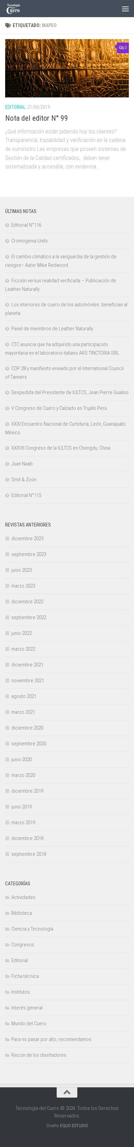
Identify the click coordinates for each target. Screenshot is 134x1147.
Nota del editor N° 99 (36, 118)
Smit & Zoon (23, 479)
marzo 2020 (23, 775)
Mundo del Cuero (28, 1023)
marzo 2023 (23, 586)
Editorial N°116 (26, 225)
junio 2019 (21, 807)
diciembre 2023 (27, 538)
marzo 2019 (23, 822)
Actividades (23, 897)
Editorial (15, 107)
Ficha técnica (25, 976)
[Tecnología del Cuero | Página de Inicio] (16, 8)
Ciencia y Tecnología (32, 929)
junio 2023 (21, 570)
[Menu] (125, 8)
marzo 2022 (23, 649)
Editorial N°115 (26, 495)
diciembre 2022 (27, 602)
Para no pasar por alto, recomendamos (51, 1039)
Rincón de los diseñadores (38, 1055)
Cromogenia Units (29, 241)
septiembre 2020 (28, 744)
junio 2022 (21, 633)
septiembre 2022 (28, 617)
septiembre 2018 (28, 854)
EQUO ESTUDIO (74, 1125)
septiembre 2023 (28, 554)
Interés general (27, 1008)
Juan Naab (22, 464)
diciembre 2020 (27, 728)
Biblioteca (21, 913)
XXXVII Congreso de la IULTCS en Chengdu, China (60, 448)
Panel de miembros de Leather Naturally (52, 329)
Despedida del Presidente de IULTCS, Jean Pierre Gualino (70, 392)
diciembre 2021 (27, 665)
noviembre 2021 (27, 680)
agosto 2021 (23, 696)
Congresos (22, 945)
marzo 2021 (23, 712)
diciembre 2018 (27, 838)
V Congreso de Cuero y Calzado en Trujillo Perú (59, 408)
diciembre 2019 (27, 791)
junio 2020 (21, 759)
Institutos (20, 992)
